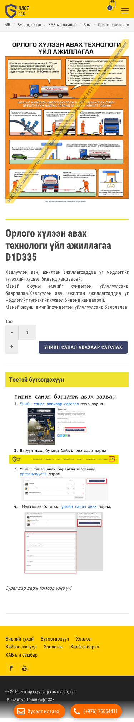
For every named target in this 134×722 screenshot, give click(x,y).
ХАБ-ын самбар (62, 28)
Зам (87, 28)
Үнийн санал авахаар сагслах (83, 350)
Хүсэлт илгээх (43, 711)
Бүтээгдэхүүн (29, 28)
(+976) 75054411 (100, 711)
